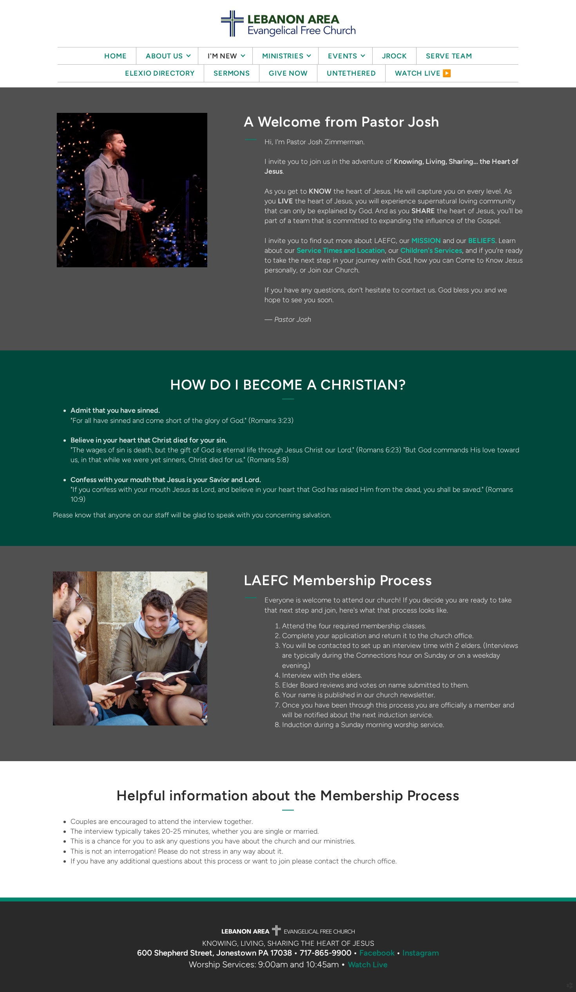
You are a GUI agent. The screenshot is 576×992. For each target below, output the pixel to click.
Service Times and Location (341, 250)
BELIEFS (481, 240)
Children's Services (431, 250)
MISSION (426, 240)
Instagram (420, 953)
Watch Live (368, 964)
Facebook (377, 953)
